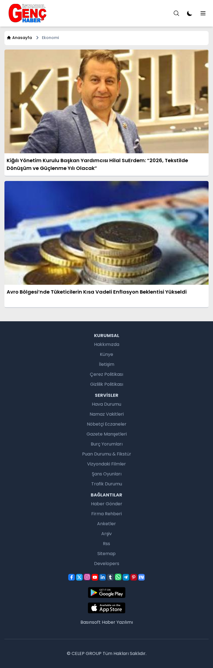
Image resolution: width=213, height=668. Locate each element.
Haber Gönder (106, 504)
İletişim (106, 364)
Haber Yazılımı (117, 622)
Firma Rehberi (106, 514)
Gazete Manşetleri (107, 434)
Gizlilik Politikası (106, 384)
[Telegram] (126, 577)
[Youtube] (95, 577)
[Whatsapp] (118, 577)
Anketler (106, 524)
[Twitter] (79, 577)
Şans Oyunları (106, 474)
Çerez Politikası (106, 374)
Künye (106, 354)
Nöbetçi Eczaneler (106, 424)
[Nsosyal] (141, 577)
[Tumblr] (110, 577)
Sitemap (106, 553)
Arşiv (106, 533)
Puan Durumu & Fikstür (106, 454)
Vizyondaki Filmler (106, 464)
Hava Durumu (106, 404)
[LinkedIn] (102, 577)
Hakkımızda (106, 344)
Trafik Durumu (106, 484)
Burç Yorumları (107, 444)
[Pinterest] (133, 577)
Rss (106, 543)
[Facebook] (71, 577)
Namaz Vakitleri (107, 414)
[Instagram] (87, 577)
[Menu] (176, 13)
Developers (106, 563)
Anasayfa (22, 37)
